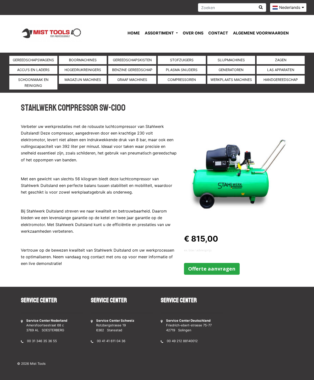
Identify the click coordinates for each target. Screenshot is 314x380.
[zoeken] (261, 7)
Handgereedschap (280, 79)
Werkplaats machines (231, 79)
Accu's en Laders (33, 70)
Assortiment (160, 32)
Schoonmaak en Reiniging (33, 82)
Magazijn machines (83, 79)
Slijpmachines (231, 60)
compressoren (182, 79)
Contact (218, 32)
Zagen (281, 60)
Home (134, 32)
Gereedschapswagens (33, 60)
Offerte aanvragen (212, 268)
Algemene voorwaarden (261, 32)
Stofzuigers (182, 60)
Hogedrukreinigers (83, 70)
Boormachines (83, 60)
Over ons (193, 32)
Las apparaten (280, 70)
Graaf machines (132, 79)
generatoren (231, 70)
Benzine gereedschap (132, 70)
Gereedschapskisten (132, 60)
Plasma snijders (181, 70)
